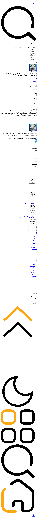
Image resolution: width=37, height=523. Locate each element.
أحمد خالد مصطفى (33, 267)
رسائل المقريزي (34, 232)
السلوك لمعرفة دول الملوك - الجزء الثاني (31, 203)
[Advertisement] (18, 118)
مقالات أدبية (35, 81)
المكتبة (34, 2)
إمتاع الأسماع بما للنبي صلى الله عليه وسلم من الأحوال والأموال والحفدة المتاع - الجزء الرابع (24, 217)
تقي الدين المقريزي (34, 71)
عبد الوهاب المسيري (32, 272)
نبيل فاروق (34, 264)
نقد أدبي (34, 242)
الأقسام (34, 3)
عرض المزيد (4, 135)
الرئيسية (34, 46)
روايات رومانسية (33, 245)
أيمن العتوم (34, 263)
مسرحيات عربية (33, 247)
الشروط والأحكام (33, 516)
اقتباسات (34, 4)
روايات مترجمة (26, 216)
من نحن (34, 514)
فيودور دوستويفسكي (32, 273)
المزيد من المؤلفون (34, 276)
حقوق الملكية (33, 515)
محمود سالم (33, 268)
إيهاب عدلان (33, 265)
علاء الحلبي (34, 270)
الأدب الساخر (33, 238)
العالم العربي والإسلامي (25, 230)
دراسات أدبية (33, 243)
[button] (36, 139)
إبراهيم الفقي (33, 274)
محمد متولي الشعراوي (32, 266)
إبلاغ (36, 106)
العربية (34, 235)
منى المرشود (33, 271)
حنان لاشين (34, 269)
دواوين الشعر (33, 240)
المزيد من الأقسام (34, 249)
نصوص (34, 237)
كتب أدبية (34, 246)
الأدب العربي (33, 236)
